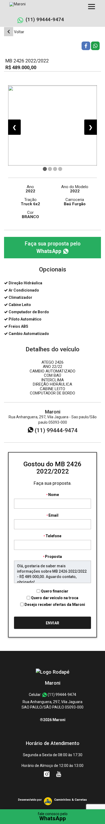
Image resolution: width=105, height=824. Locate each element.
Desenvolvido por (30, 799)
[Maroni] (52, 671)
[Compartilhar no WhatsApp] (95, 45)
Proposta (53, 556)
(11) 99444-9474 (45, 19)
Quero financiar (54, 591)
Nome (53, 495)
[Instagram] (47, 774)
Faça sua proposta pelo (52, 247)
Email (53, 515)
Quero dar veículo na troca (54, 598)
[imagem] (52, 125)
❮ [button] (14, 127)
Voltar (18, 32)
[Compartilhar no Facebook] (86, 45)
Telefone (53, 536)
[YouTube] (58, 774)
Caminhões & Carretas (70, 799)
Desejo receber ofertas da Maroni (54, 604)
